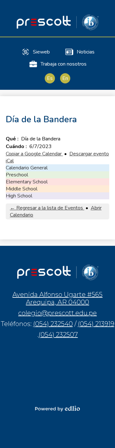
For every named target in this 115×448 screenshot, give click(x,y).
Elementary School (27, 181)
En (65, 78)
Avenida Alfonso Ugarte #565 (57, 298)
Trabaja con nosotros (64, 64)
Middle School (21, 188)
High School (19, 195)
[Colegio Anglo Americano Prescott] (57, 22)
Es (50, 78)
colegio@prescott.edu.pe (57, 313)
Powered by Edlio (57, 408)
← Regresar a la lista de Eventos (47, 207)
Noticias (86, 51)
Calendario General (27, 167)
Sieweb (41, 51)
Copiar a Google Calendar (34, 153)
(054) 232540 (53, 324)
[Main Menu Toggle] (105, 10)
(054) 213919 (96, 324)
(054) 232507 (58, 334)
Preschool (17, 174)
